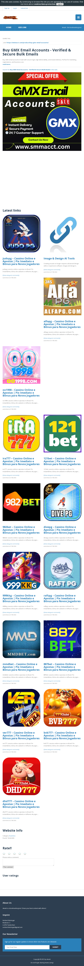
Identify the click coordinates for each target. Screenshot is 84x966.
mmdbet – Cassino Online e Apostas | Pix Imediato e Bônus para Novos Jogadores (21, 666)
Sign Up (6, 8)
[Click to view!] (42, 111)
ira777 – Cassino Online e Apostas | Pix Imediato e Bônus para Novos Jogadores (21, 461)
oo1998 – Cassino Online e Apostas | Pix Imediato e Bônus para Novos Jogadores (21, 392)
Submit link (24, 8)
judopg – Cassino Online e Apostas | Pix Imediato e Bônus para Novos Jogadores (21, 261)
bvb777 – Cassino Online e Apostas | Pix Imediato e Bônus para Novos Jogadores (62, 735)
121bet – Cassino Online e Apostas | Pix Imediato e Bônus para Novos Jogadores (62, 461)
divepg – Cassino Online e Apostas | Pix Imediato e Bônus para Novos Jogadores (62, 529)
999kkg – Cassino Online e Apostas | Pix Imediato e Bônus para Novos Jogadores (21, 598)
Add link (22, 27)
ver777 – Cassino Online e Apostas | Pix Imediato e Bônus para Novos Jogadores (21, 735)
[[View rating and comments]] (11, 275)
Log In (15, 8)
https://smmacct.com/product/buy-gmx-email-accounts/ (28, 43)
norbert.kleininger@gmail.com (12, 927)
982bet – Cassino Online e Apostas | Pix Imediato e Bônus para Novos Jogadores (21, 529)
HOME (8, 27)
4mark (49, 959)
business (12, 836)
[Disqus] (42, 178)
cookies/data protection (44, 4)
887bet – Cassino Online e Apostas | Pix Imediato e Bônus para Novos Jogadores (62, 666)
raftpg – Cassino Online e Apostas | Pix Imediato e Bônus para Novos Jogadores (62, 598)
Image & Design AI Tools (59, 258)
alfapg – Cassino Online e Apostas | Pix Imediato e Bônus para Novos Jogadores (62, 324)
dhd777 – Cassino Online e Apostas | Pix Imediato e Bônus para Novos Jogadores (21, 803)
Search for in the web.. (30, 70)
